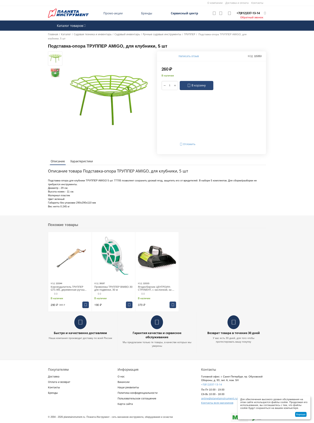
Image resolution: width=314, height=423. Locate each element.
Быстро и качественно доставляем (80, 333)
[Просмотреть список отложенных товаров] (214, 13)
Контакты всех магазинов (217, 402)
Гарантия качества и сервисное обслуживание (157, 335)
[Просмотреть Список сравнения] (221, 13)
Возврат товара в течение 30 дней (233, 333)
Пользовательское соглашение (137, 398)
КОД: (250, 56)
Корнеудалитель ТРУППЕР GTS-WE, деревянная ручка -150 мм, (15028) (67, 288)
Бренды (146, 13)
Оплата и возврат (59, 382)
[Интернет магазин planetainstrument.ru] (68, 13)
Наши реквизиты (128, 387)
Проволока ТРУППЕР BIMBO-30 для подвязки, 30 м (113, 288)
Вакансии (124, 382)
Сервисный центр (184, 13)
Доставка (53, 376)
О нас (121, 376)
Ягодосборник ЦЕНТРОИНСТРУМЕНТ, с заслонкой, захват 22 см (155, 288)
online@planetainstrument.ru (219, 398)
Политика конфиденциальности (138, 392)
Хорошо (300, 414)
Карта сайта (125, 404)
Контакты (54, 387)
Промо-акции (113, 13)
